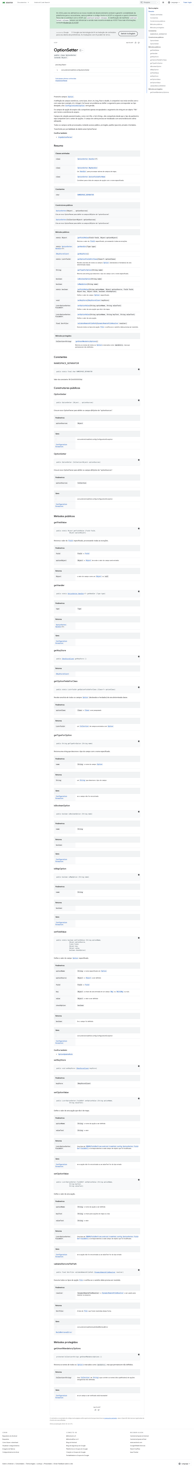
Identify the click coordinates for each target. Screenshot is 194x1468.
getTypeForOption (85, 270)
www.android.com (136, 1442)
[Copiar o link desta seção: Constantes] (69, 357)
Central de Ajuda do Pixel (138, 1439)
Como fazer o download (10, 1442)
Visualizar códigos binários (10, 1446)
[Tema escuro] (139, 369)
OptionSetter (61, 211)
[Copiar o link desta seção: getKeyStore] (68, 650)
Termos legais (30, 1464)
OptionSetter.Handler (86, 159)
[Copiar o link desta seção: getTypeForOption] (74, 735)
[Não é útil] (138, 42)
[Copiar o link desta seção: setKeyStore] (68, 1060)
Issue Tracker (134, 1452)
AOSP (55, 42)
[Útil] (135, 42)
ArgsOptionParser (61, 81)
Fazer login (187, 2)
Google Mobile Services (137, 1446)
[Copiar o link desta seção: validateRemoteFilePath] (79, 1264)
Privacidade (48, 1464)
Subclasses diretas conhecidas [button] (65, 80)
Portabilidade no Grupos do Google (77, 1455)
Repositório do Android (9, 1436)
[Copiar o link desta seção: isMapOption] (68, 869)
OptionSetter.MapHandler (87, 168)
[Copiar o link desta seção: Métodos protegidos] (80, 1342)
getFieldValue (83, 238)
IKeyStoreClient (62, 254)
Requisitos (5, 1439)
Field (92, 241)
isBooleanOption (84, 279)
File (102, 327)
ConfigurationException (75, 106)
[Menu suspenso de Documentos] (29, 2)
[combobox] (150, 2)
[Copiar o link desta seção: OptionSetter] (68, 394)
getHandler (82, 246)
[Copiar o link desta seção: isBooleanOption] (72, 806)
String (82, 780)
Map (112, 992)
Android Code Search (42, 2)
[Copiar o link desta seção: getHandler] (66, 585)
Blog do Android (71, 1442)
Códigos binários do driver (10, 1452)
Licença (39, 1464)
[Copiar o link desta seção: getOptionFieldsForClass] (79, 681)
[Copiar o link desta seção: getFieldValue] (69, 522)
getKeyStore (82, 254)
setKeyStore (82, 300)
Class (87, 710)
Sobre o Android (7, 1464)
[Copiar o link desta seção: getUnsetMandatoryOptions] (83, 1348)
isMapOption (82, 284)
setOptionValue (84, 306)
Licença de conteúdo (110, 1418)
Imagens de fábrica (8, 1449)
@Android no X (71, 1436)
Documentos (22, 2)
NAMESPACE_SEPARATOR (86, 195)
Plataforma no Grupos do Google (77, 1449)
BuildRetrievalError (64, 1332)
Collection (84, 726)
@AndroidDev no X (72, 1439)
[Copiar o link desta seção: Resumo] (65, 146)
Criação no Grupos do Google (75, 1452)
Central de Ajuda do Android (139, 1436)
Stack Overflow (135, 1449)
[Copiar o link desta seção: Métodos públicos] (77, 516)
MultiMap (120, 992)
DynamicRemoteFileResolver (107, 323)
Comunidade (19, 1464)
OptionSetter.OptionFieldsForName (91, 177)
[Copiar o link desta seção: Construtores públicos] (82, 388)
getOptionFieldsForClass (87, 259)
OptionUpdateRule (65, 1054)
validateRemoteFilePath (87, 323)
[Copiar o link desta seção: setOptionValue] (71, 1092)
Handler (83, 171)
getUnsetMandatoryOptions (86, 341)
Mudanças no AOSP (70, 23)
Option (70, 97)
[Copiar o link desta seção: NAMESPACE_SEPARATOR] (81, 363)
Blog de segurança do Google (75, 1446)
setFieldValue (83, 289)
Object (88, 560)
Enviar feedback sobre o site (63, 1464)
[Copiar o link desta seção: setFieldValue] (68, 932)
